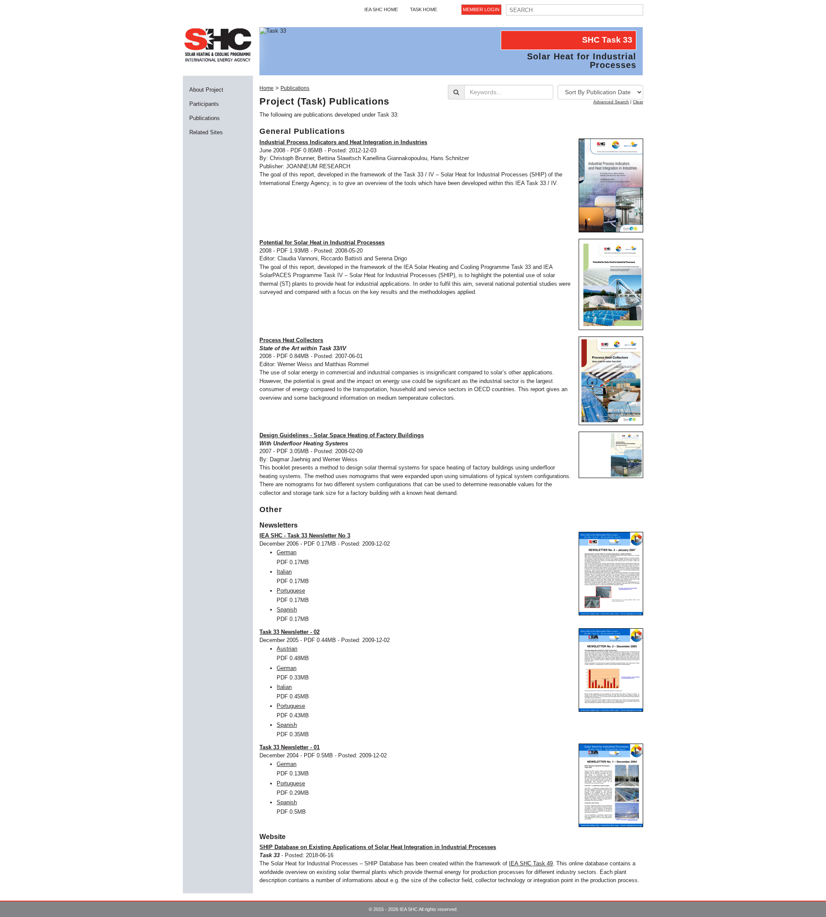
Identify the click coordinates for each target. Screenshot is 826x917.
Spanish (287, 609)
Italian (284, 571)
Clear (638, 101)
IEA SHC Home (381, 9)
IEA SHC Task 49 (531, 863)
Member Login (481, 9)
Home (266, 88)
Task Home (423, 9)
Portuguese (291, 590)
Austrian (287, 648)
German (286, 552)
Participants (204, 104)
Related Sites (206, 132)
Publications (204, 118)
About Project (206, 89)
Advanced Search (611, 101)
